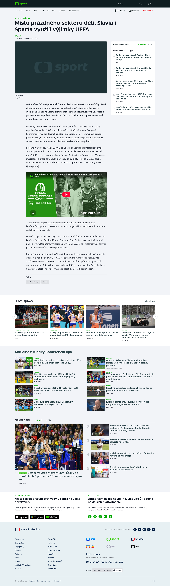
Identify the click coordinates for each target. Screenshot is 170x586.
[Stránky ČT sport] (113, 540)
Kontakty (52, 569)
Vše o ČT (18, 569)
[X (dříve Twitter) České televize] (149, 529)
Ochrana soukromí (43, 581)
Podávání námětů (55, 561)
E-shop (17, 561)
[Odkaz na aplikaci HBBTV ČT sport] (52, 517)
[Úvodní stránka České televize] (28, 529)
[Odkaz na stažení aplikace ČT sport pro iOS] (22, 517)
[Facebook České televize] (139, 529)
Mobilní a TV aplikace (23, 565)
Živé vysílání (19, 543)
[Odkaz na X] (100, 516)
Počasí (17, 557)
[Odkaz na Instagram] (90, 516)
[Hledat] (140, 3)
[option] (97, 570)
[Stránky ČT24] (90, 540)
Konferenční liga (22, 18)
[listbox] (107, 570)
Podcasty (18, 554)
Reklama (51, 543)
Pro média (52, 539)
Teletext (18, 550)
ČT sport (18, 36)
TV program (19, 539)
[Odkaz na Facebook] (95, 516)
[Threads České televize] (153, 529)
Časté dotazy (53, 565)
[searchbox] (127, 3)
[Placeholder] (61, 67)
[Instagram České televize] (135, 529)
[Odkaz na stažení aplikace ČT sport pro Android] (37, 517)
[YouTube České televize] (144, 529)
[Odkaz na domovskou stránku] (24, 3)
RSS (154, 581)
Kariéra (51, 557)
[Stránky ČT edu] (135, 547)
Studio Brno (52, 546)
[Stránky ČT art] (111, 547)
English (31, 581)
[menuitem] (19, 11)
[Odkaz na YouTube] (105, 516)
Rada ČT (51, 554)
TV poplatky (19, 546)
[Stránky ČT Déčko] (90, 547)
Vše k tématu (150, 301)
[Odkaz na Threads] (111, 516)
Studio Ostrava (54, 550)
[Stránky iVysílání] (137, 540)
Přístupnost (57, 581)
